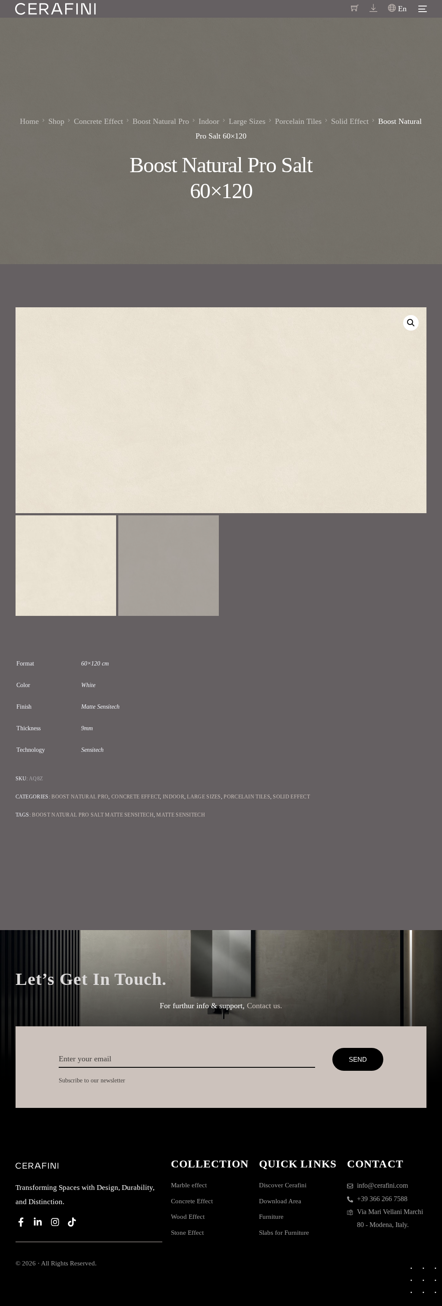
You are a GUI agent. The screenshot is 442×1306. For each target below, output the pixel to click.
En (401, 8)
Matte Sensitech (180, 815)
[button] (411, 323)
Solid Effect (291, 797)
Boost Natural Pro (79, 797)
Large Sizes (204, 797)
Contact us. (264, 1005)
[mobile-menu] (421, 9)
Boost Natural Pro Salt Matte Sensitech (92, 815)
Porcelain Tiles (247, 797)
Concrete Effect (135, 797)
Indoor (173, 797)
